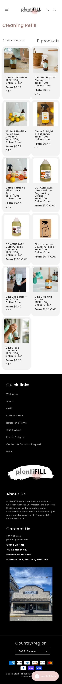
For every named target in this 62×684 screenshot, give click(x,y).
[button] (6, 9)
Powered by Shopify (31, 676)
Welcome (12, 394)
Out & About (13, 430)
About (10, 401)
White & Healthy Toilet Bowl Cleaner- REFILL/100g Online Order (16, 136)
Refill (9, 408)
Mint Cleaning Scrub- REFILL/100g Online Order (43, 301)
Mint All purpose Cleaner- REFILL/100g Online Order (44, 81)
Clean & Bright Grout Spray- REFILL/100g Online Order (43, 135)
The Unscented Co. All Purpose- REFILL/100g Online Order (44, 248)
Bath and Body (15, 415)
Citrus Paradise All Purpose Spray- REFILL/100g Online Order (15, 193)
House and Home (16, 422)
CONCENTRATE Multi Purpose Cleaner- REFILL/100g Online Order (15, 249)
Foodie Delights (15, 437)
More (9, 451)
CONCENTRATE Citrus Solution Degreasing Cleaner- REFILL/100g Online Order (43, 194)
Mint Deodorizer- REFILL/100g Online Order (16, 300)
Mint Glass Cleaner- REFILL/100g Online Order (14, 352)
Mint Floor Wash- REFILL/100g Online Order (16, 80)
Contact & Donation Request (23, 444)
